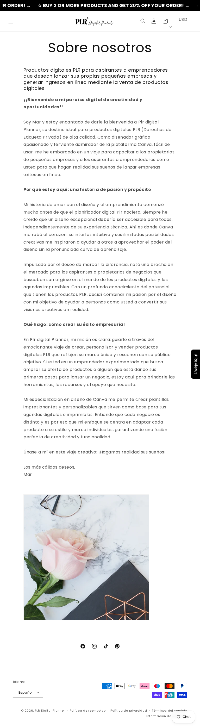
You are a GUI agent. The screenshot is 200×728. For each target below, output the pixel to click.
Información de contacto (166, 716)
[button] (11, 21)
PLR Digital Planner (50, 710)
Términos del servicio (169, 710)
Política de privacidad (128, 710)
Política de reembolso (88, 710)
